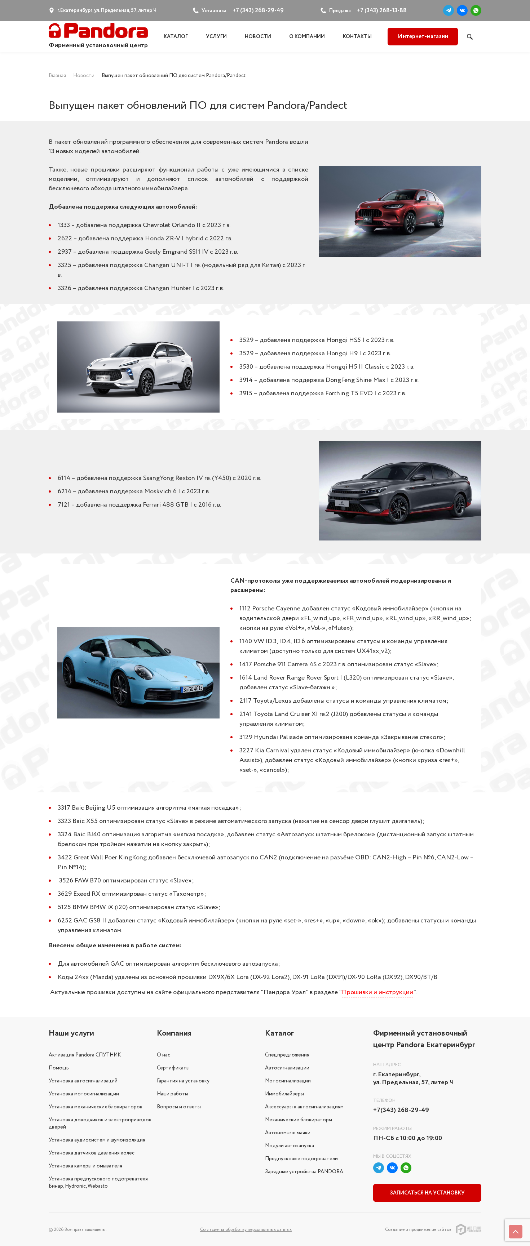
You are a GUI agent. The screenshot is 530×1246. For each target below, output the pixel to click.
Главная (57, 75)
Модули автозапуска (289, 1145)
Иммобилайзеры (284, 1094)
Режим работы (392, 1128)
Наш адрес (387, 1065)
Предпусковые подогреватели (301, 1158)
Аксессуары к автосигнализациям (304, 1107)
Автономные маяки (287, 1132)
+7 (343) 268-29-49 (258, 10)
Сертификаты (173, 1068)
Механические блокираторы (298, 1119)
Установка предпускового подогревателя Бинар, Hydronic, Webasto (98, 1182)
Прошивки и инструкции (377, 992)
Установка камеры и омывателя (85, 1166)
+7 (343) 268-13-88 (382, 10)
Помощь (59, 1068)
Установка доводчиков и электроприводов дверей (100, 1123)
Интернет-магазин (423, 36)
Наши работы (172, 1094)
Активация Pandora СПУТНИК (85, 1055)
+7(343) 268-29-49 (401, 1110)
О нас (163, 1055)
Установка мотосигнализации (84, 1094)
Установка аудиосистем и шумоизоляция (97, 1140)
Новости (258, 36)
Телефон (384, 1100)
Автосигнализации (287, 1068)
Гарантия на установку (183, 1081)
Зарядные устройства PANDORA (304, 1171)
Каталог (176, 36)
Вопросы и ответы (179, 1107)
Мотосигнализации (288, 1081)
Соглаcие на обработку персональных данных (246, 1230)
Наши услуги (71, 1033)
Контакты (357, 36)
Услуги (216, 36)
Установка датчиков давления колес (91, 1153)
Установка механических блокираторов (95, 1107)
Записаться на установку (427, 1193)
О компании (307, 36)
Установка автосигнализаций (83, 1081)
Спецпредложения (287, 1055)
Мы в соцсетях (392, 1156)
